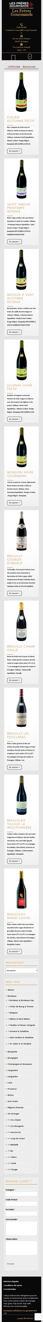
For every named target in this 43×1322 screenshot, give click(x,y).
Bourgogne (13, 1058)
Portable (10, 1209)
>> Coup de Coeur (16, 1138)
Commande (12, 1219)
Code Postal (12, 1199)
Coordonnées (10, 1289)
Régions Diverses (16, 1107)
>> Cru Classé (14, 1120)
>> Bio (10, 1151)
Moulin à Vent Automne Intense (20, 298)
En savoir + (15, 152)
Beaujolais (12, 1052)
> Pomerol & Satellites (18, 1031)
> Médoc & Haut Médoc (19, 1019)
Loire (10, 1083)
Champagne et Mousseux (20, 1064)
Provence (12, 1089)
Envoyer (10, 1264)
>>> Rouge (12, 1169)
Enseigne (10, 1190)
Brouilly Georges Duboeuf (15, 559)
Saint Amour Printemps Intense (18, 208)
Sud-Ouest (13, 1101)
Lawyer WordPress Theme (28, 1318)
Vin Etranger (13, 1114)
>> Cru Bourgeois (16, 1126)
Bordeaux (12, 996)
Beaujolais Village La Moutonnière (19, 824)
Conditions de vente (13, 1285)
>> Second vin (14, 1132)
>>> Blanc (12, 1157)
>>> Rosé (12, 1163)
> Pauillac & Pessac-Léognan (21, 1025)
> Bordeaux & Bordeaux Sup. (21, 1000)
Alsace (11, 990)
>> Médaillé (13, 1145)
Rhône (11, 1095)
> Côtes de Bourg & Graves (20, 1006)
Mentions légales (11, 1281)
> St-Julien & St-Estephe (19, 1044)
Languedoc (13, 1070)
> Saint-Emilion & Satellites (21, 1037)
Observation (11, 1239)
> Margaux (13, 1013)
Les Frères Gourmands (21, 13)
